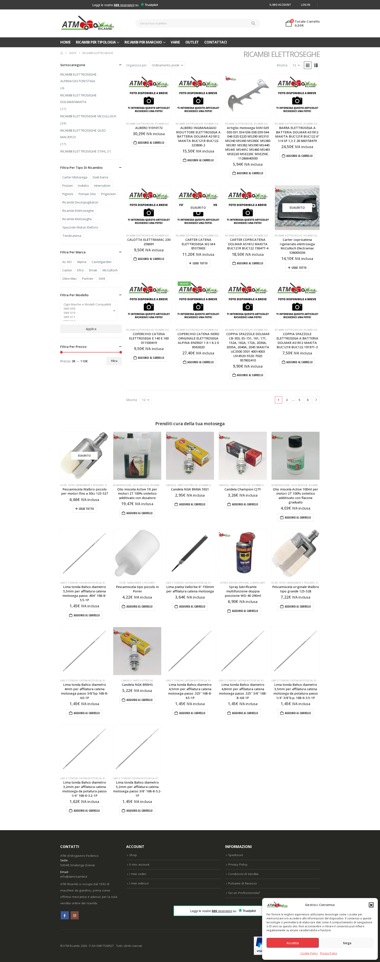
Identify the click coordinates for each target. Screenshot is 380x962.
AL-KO (67, 262)
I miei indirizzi (139, 883)
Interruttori (102, 185)
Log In (305, 4)
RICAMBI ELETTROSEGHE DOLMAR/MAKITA (78, 98)
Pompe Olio (87, 194)
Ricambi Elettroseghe (78, 210)
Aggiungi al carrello (151, 142)
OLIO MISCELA (141, 485)
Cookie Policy (309, 953)
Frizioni (67, 185)
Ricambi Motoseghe (77, 219)
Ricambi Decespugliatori (80, 202)
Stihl (102, 278)
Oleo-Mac (69, 278)
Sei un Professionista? (244, 893)
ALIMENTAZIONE (122, 485)
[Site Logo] (87, 23)
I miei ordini (137, 874)
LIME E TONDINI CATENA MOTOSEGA (80, 582)
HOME (65, 42)
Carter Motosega (74, 177)
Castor (67, 270)
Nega (347, 943)
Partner (87, 278)
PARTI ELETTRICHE (188, 485)
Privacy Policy (328, 953)
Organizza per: (136, 65)
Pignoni (67, 194)
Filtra (114, 361)
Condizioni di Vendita (243, 874)
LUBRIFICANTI (257, 582)
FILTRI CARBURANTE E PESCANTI (86, 485)
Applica (91, 329)
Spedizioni (235, 855)
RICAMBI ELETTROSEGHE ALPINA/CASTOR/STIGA (78, 77)
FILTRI (63, 485)
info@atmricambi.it (73, 877)
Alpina (81, 262)
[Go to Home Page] (61, 53)
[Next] (316, 399)
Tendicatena (71, 235)
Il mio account (280, 4)
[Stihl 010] (87, 313)
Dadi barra (100, 177)
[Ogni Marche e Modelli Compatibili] (87, 304)
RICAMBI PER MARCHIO (143, 42)
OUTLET (192, 42)
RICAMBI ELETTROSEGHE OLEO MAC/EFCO (83, 133)
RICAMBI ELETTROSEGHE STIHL (83, 151)
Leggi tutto (200, 263)
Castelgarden (101, 262)
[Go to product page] (148, 96)
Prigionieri (108, 194)
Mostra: (282, 65)
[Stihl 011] (87, 317)
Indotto (83, 185)
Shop (133, 855)
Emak (93, 270)
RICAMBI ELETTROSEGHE (140, 123)
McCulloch (110, 270)
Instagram (75, 915)
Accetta (293, 943)
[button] (371, 904)
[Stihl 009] (87, 309)
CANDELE (171, 485)
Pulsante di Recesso (242, 883)
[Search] (253, 23)
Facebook (65, 915)
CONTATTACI (215, 42)
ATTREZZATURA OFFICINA (234, 582)
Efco (80, 270)
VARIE (175, 42)
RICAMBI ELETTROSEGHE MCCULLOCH (88, 116)
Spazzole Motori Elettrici (80, 227)
